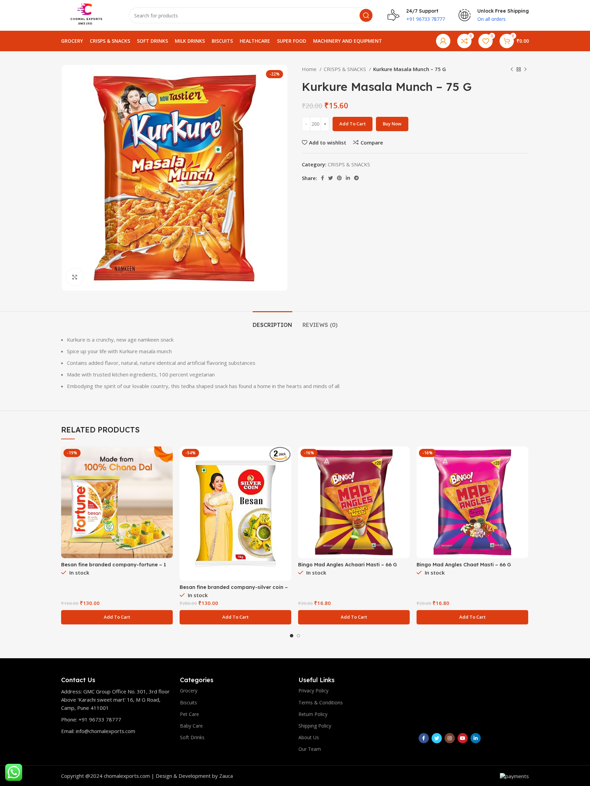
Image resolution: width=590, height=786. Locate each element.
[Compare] (167, 457)
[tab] (272, 321)
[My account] (443, 41)
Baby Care (191, 725)
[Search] (366, 15)
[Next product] (525, 69)
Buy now (392, 124)
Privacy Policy (313, 690)
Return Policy (312, 714)
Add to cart (352, 124)
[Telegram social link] (356, 178)
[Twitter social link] (330, 178)
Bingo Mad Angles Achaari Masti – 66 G (347, 564)
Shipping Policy (314, 725)
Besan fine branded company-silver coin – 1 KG (234, 590)
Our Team (309, 749)
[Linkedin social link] (348, 178)
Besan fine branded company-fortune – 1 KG (113, 567)
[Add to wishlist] (167, 488)
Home (310, 69)
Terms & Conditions (320, 702)
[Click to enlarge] (74, 277)
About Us (308, 737)
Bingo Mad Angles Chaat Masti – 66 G (464, 564)
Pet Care (189, 714)
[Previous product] (511, 69)
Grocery (188, 690)
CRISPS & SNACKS (345, 69)
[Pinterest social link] (339, 178)
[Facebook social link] (322, 178)
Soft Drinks (192, 737)
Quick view (167, 473)
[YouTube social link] (463, 738)
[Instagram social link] (450, 738)
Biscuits (188, 702)
